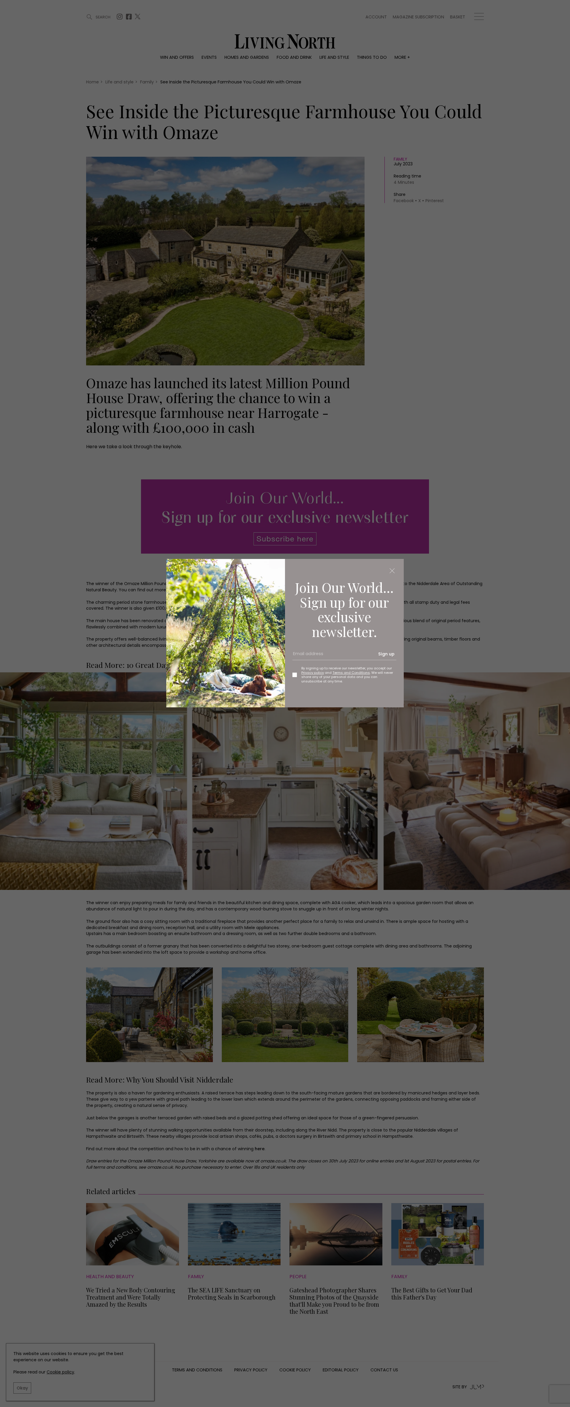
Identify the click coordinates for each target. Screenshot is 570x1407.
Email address (306, 656)
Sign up (386, 654)
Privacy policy (312, 672)
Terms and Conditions (351, 672)
